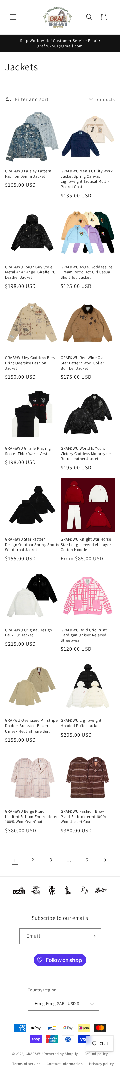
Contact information (65, 1063)
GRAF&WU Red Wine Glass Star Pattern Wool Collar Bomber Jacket (84, 362)
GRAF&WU (34, 1053)
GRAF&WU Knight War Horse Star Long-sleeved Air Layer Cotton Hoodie (86, 544)
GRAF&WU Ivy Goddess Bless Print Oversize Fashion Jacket (31, 362)
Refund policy (96, 1053)
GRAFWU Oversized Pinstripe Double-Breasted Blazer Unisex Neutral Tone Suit (31, 725)
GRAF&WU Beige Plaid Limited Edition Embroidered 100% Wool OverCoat (32, 816)
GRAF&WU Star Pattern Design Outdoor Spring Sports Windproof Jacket (32, 544)
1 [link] (15, 860)
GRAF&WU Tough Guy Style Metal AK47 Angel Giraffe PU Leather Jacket (30, 272)
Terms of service (26, 1063)
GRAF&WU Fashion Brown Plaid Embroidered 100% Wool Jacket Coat (84, 816)
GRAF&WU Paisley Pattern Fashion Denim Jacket (28, 173)
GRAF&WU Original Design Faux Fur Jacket (28, 632)
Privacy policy (101, 1063)
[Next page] (105, 859)
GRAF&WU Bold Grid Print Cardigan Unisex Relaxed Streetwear (84, 635)
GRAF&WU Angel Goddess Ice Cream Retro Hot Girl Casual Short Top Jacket (87, 272)
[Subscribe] (93, 936)
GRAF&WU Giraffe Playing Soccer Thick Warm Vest (28, 451)
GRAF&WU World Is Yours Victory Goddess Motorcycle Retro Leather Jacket (86, 453)
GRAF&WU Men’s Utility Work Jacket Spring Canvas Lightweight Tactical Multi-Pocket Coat (87, 178)
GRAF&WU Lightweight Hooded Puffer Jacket (81, 723)
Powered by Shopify (61, 1053)
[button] (13, 17)
